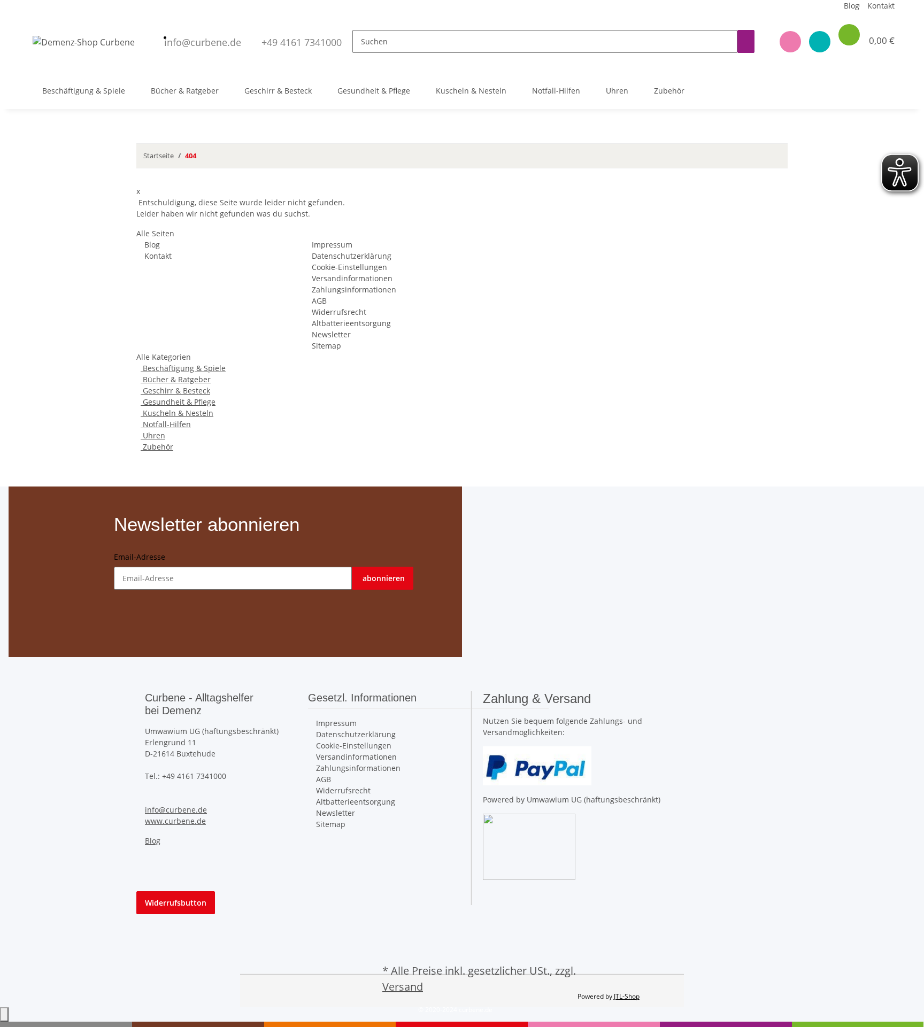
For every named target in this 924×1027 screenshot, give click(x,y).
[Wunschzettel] (815, 41)
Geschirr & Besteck (175, 390)
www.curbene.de (175, 821)
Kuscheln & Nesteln (177, 413)
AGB (319, 301)
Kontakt (881, 6)
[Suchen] (745, 41)
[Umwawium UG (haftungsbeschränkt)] (529, 845)
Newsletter (331, 334)
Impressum (332, 245)
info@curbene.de (176, 810)
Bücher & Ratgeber (176, 379)
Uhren (153, 435)
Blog (851, 6)
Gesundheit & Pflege (178, 402)
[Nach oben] (4, 1014)
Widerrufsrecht (339, 312)
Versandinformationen (352, 278)
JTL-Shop (627, 996)
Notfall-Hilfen (166, 424)
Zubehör (157, 447)
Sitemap (326, 346)
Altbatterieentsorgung (351, 323)
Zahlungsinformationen (354, 289)
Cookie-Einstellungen (349, 267)
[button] (786, 41)
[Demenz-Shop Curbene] (83, 41)
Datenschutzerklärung (351, 256)
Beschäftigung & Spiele (183, 368)
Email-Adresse (139, 557)
